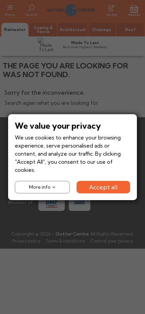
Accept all (103, 187)
